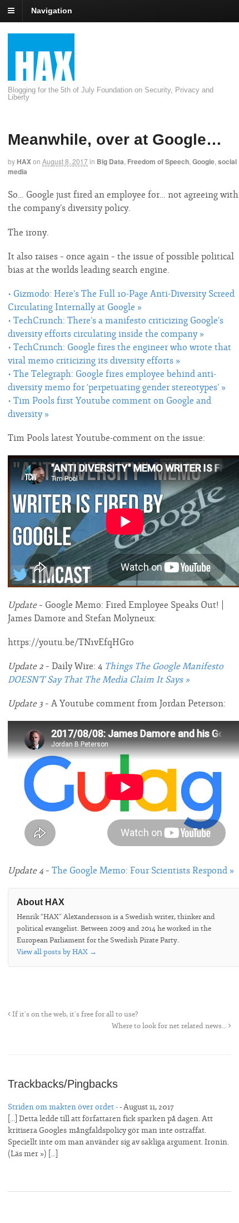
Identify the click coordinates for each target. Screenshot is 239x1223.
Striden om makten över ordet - (63, 1107)
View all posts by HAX (57, 951)
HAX (24, 161)
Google (203, 161)
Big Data (110, 161)
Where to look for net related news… (170, 1025)
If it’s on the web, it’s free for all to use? (74, 1014)
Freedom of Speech (158, 161)
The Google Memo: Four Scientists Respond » (143, 870)
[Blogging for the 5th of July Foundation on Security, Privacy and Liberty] (41, 80)
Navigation (51, 10)
